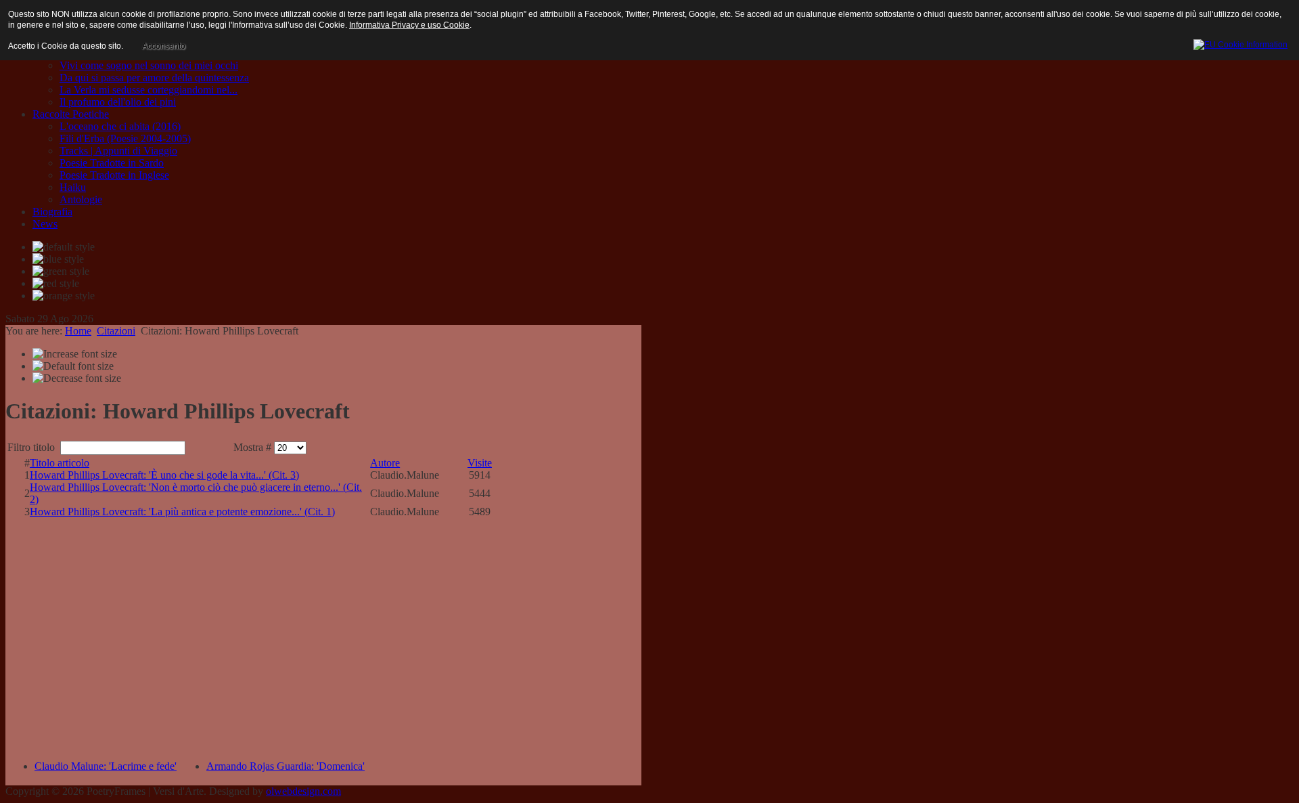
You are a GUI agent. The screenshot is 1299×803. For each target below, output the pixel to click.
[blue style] (58, 259)
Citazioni (116, 331)
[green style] (60, 271)
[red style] (55, 284)
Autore (385, 463)
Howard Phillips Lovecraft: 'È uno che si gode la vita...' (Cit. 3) (164, 475)
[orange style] (63, 296)
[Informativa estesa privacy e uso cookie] (1240, 42)
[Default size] (73, 366)
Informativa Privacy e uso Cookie (409, 25)
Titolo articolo (59, 463)
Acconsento (163, 46)
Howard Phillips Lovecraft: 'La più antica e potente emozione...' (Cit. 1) (182, 511)
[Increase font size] (74, 354)
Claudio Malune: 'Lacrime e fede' (106, 766)
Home (78, 331)
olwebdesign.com (303, 791)
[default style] (63, 247)
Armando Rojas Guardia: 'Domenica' (285, 766)
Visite (480, 463)
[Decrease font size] (76, 378)
